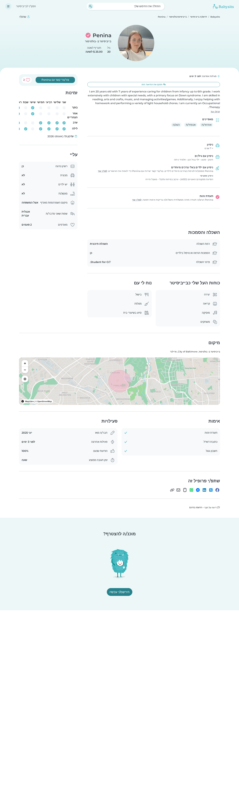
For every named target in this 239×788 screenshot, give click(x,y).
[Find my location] (25, 379)
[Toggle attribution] (23, 401)
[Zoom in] (25, 363)
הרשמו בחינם (195, 507)
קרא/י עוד (215, 111)
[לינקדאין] (204, 490)
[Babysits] (223, 6)
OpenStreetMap (44, 401)
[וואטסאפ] (191, 490)
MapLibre (29, 401)
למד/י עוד (102, 171)
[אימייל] (178, 490)
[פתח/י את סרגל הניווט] (8, 6)
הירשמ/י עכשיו (120, 592)
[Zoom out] (25, 370)
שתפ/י (23, 16)
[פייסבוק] (217, 490)
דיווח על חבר (210, 507)
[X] (210, 490)
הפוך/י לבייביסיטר (26, 6)
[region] (119, 381)
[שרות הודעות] (197, 490)
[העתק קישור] (172, 490)
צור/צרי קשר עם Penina (55, 79)
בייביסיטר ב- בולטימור (98, 41)
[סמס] (184, 490)
